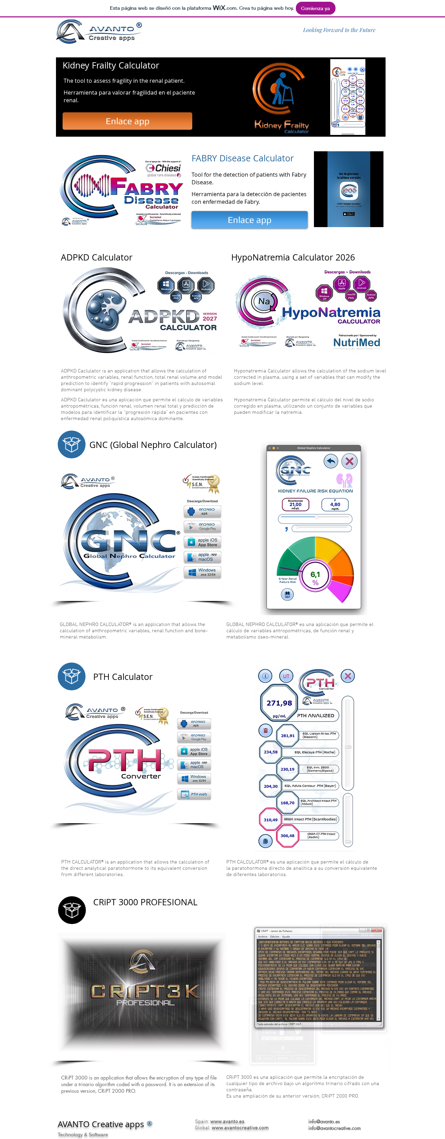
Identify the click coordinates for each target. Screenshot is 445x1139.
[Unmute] (333, 125)
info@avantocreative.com (334, 1128)
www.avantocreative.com (240, 1128)
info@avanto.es (324, 1121)
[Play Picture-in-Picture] (380, 125)
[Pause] (321, 125)
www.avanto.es (227, 1121)
